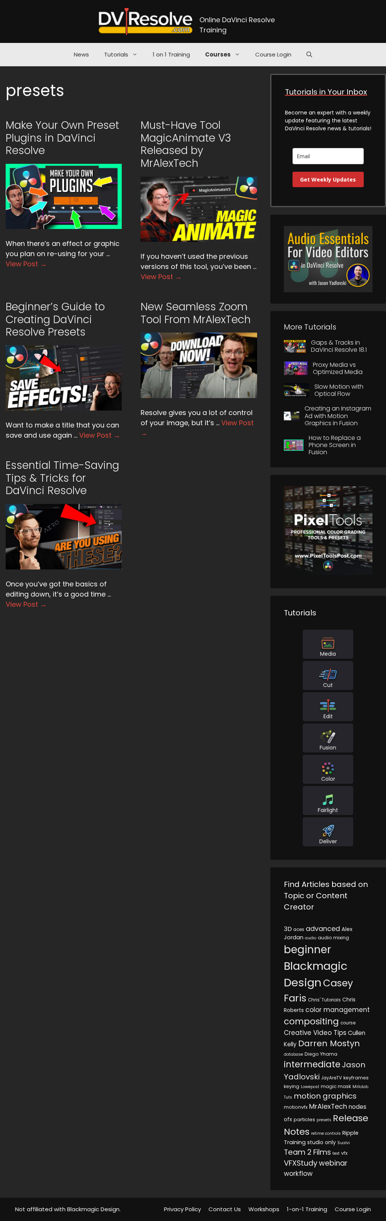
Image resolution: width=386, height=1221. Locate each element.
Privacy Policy (182, 1209)
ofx (288, 1119)
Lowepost (310, 1087)
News (81, 54)
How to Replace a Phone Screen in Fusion (335, 444)
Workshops (263, 1209)
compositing (311, 1021)
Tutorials (116, 54)
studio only (321, 1142)
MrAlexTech (328, 1106)
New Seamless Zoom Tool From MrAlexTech (196, 313)
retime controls (326, 1133)
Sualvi (343, 1143)
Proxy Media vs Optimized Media (338, 368)
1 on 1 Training (171, 54)
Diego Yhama (321, 1054)
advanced (323, 928)
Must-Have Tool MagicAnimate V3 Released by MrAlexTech (186, 144)
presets (324, 1120)
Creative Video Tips (315, 1032)
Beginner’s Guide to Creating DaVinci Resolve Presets (55, 319)
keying (291, 1086)
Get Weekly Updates (328, 179)
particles (304, 1119)
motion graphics (325, 1096)
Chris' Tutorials (324, 1000)
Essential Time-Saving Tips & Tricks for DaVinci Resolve (62, 478)
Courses (218, 54)
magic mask (336, 1086)
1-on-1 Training (307, 1209)
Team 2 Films (307, 1152)
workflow (298, 1173)
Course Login (273, 54)
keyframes (356, 1077)
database (293, 1054)
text (336, 1153)
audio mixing (333, 937)
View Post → (26, 264)
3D (288, 929)
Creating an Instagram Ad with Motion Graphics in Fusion (338, 415)
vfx (344, 1153)
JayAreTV (331, 1078)
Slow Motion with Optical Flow (338, 390)
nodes (357, 1107)
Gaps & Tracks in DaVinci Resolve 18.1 (339, 346)
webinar (333, 1163)
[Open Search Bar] (309, 54)
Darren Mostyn (329, 1043)
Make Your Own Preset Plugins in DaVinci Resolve (62, 138)
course (347, 1023)
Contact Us (224, 1209)
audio (310, 938)
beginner (307, 949)
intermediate (312, 1064)
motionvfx (296, 1107)
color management (337, 1009)
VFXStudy (300, 1163)
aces (298, 929)
